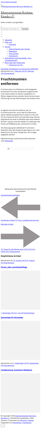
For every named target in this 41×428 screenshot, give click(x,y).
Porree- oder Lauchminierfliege (14, 267)
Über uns (8, 42)
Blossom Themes (27, 420)
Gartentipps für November (12, 317)
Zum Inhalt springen (9, 2)
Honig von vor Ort (16, 65)
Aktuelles (8, 40)
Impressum (13, 56)
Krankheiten (15, 195)
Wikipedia (9, 141)
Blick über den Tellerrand (15, 62)
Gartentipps (9, 73)
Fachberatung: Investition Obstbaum (16, 370)
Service (7, 47)
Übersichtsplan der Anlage (19, 49)
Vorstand (12, 44)
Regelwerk (13, 51)
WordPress (17, 422)
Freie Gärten (13, 53)
